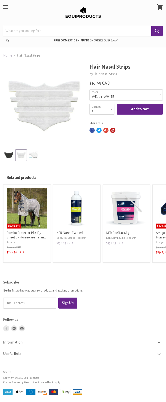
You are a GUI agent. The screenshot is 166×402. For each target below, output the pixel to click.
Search (7, 372)
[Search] (157, 31)
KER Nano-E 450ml (69, 233)
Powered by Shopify (49, 382)
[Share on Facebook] (92, 130)
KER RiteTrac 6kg (117, 233)
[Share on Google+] (106, 130)
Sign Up (68, 303)
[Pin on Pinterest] (112, 130)
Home (7, 55)
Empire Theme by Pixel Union (20, 382)
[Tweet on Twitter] (99, 130)
